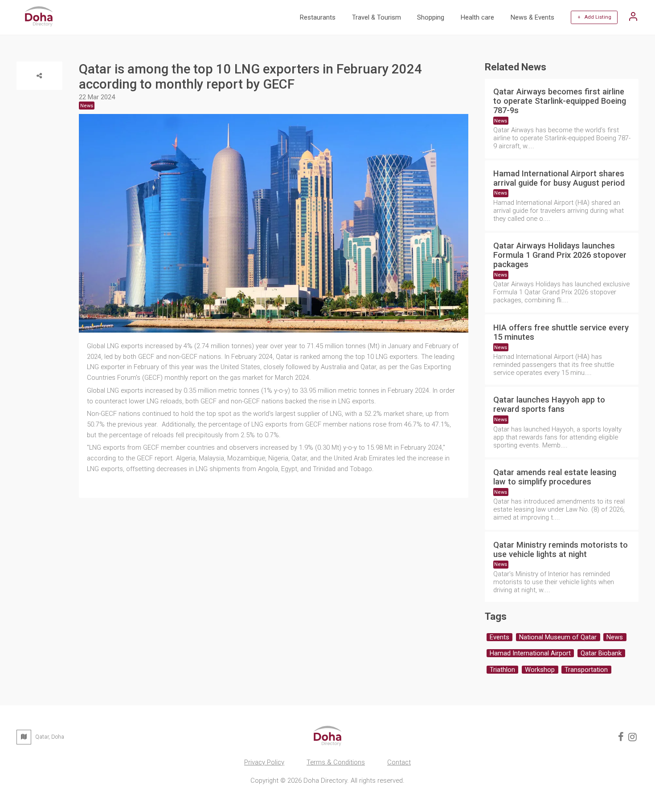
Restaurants (318, 17)
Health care (477, 17)
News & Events (532, 17)
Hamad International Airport (530, 653)
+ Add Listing (594, 17)
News (500, 121)
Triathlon (502, 670)
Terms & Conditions (336, 762)
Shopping (430, 17)
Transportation (586, 670)
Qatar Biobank (601, 653)
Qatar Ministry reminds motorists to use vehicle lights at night (560, 549)
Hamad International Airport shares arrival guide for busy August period (559, 178)
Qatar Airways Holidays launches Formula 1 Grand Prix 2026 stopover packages (559, 255)
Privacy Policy (264, 762)
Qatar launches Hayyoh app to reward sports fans (549, 404)
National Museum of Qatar (558, 637)
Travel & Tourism (376, 17)
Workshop (540, 670)
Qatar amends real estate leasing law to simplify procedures (554, 477)
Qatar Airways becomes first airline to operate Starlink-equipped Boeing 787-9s (559, 101)
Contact (399, 762)
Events (499, 637)
